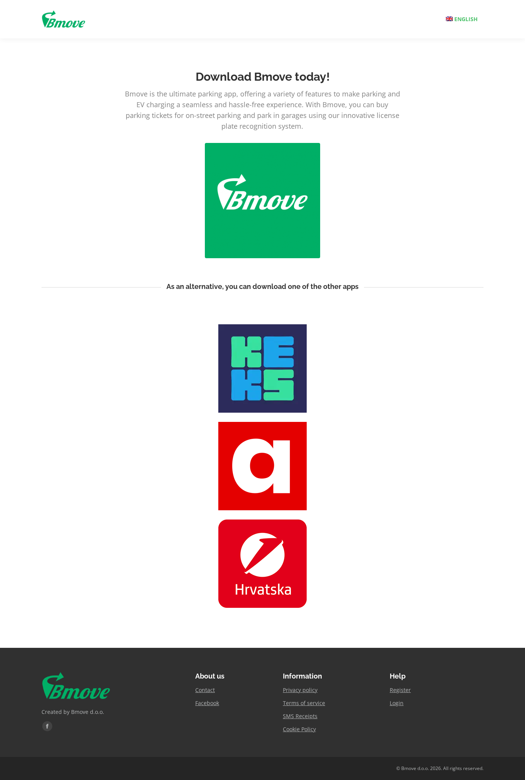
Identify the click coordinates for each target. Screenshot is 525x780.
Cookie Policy (299, 729)
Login (397, 703)
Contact (205, 690)
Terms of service (304, 703)
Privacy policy (300, 690)
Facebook (207, 703)
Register (400, 690)
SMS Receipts (300, 716)
